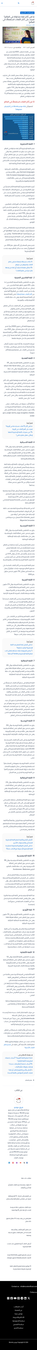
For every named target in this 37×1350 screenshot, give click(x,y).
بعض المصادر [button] (28, 1080)
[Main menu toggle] (2, 3)
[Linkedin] (9, 1163)
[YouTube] (20, 1163)
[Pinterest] (13, 1163)
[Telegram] (22, 1298)
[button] (18, 3)
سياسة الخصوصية (18, 1321)
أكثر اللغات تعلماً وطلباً (24, 294)
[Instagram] (17, 1163)
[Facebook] (27, 1163)
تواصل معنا (18, 1314)
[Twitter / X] (24, 1163)
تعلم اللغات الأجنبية (27, 13)
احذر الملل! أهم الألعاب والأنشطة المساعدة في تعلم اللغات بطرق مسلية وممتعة (19, 1232)
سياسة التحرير (18, 1328)
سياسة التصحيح (18, 1324)
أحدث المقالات (18, 1307)
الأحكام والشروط (18, 1317)
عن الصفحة (18, 1310)
